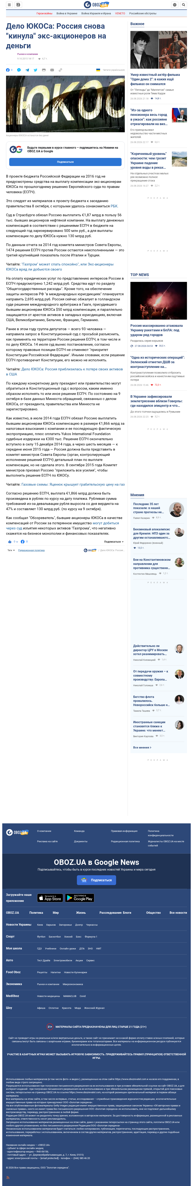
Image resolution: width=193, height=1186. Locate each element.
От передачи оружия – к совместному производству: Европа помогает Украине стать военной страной (150, 676)
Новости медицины (48, 996)
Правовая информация (124, 831)
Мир (56, 912)
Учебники (50, 948)
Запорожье (65, 924)
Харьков (51, 924)
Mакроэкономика (73, 984)
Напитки (56, 972)
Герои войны (44, 13)
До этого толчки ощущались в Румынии (155, 411)
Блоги (127, 912)
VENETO (120, 13)
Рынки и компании (27, 54)
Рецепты (42, 972)
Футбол (41, 936)
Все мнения (141, 747)
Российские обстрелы (142, 13)
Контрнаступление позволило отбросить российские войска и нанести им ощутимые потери (157, 376)
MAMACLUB (69, 996)
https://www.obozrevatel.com (130, 1079)
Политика (36, 912)
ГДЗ (39, 948)
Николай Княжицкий (144, 660)
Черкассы (92, 924)
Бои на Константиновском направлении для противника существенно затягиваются (152, 564)
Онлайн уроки (68, 948)
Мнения (137, 495)
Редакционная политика (31, 550)
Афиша (41, 1008)
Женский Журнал (94, 1008)
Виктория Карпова (143, 736)
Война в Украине (67, 13)
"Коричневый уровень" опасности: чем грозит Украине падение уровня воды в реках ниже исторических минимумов (148, 161)
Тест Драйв (43, 960)
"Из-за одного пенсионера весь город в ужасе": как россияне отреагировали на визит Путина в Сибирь (149, 117)
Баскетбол (55, 936)
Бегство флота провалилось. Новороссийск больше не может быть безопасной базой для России (151, 701)
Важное (137, 24)
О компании (44, 831)
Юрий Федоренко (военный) (148, 543)
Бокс (78, 936)
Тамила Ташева (141, 711)
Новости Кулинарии (75, 972)
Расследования (111, 912)
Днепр (79, 924)
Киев (40, 924)
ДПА (81, 948)
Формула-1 (91, 936)
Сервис (90, 960)
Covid (83, 996)
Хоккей (68, 936)
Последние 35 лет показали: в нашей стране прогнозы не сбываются (147, 508)
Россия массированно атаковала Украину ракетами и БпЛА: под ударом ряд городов (156, 330)
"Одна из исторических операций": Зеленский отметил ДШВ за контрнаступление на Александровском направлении (157, 362)
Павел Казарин (141, 518)
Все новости (178, 912)
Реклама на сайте (47, 841)
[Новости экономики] (90, 551)
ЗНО (90, 948)
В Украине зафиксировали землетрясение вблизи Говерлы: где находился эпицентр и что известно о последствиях (156, 401)
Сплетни (54, 1008)
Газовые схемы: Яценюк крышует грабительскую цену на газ (73, 484)
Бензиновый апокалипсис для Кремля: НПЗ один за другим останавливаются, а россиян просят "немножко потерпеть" (152, 534)
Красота (66, 1008)
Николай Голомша (143, 685)
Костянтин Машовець (145, 574)
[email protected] (49, 1158)
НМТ (98, 948)
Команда (79, 831)
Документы (80, 841)
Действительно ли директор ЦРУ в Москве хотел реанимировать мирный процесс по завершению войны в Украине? (150, 650)
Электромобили (63, 960)
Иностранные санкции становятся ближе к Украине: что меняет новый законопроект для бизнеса (151, 726)
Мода (78, 1008)
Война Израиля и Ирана (96, 13)
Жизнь (81, 912)
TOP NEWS (139, 274)
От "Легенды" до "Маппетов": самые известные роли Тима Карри (152, 91)
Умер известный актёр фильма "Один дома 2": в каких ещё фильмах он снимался (155, 79)
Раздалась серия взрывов (146, 340)
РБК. (114, 206)
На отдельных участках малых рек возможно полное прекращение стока (149, 177)
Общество (153, 912)
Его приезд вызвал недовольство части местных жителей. (148, 133)
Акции (79, 960)
